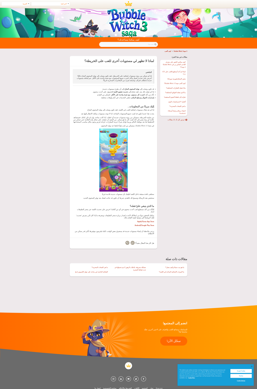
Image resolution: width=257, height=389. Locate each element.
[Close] (251, 366)
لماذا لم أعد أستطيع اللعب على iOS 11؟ (174, 73)
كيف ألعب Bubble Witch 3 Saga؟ (175, 83)
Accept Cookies (241, 371)
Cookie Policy (191, 377)
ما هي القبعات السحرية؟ (177, 106)
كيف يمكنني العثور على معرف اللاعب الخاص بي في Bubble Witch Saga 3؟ (174, 64)
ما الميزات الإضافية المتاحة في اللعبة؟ (171, 272)
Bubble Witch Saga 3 (180, 51)
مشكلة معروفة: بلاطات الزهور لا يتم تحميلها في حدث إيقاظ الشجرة (130, 269)
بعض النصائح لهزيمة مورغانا (176, 79)
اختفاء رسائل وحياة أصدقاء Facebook (177, 112)
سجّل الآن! (174, 341)
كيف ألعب (168, 51)
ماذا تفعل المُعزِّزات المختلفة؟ (176, 88)
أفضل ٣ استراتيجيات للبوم (177, 102)
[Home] (128, 3)
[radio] (133, 243)
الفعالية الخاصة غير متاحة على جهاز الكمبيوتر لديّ (91, 272)
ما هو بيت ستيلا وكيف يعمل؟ (174, 267)
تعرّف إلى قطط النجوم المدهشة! (175, 97)
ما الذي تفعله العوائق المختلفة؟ (175, 92)
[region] (215, 375)
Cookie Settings (241, 380)
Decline (241, 376)
